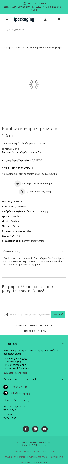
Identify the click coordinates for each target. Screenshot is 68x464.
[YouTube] (43, 428)
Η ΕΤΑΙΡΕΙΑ (46, 325)
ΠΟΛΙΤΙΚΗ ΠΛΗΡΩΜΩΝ (15, 457)
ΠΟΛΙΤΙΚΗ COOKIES (22, 451)
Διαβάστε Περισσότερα (15, 372)
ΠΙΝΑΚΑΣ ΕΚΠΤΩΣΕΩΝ (34, 330)
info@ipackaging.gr (21, 393)
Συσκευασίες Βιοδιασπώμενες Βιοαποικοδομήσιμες (38, 47)
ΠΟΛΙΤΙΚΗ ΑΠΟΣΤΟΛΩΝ (37, 457)
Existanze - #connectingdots (38, 462)
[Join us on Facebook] (25, 428)
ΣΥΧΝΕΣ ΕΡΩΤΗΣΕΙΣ (26, 325)
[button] (6, 29)
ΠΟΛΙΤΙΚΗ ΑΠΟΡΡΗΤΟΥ (44, 451)
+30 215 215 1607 (36, 3)
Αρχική (6, 47)
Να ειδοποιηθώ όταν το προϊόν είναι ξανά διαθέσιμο (29, 173)
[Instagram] (34, 428)
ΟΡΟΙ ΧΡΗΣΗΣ (57, 457)
